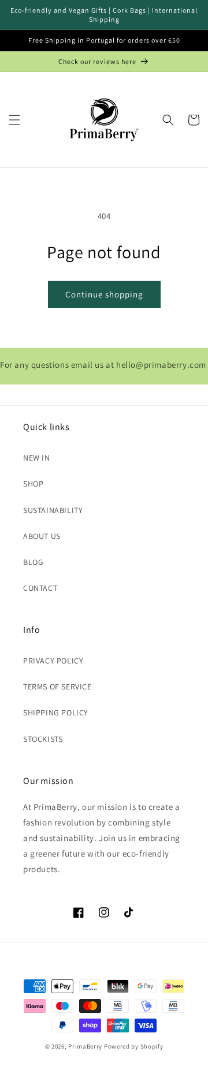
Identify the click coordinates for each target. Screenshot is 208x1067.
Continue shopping (104, 294)
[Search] (168, 120)
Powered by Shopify (134, 1046)
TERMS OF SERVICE (57, 686)
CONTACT (40, 588)
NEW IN (36, 458)
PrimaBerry (85, 1046)
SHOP (33, 483)
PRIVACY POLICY (53, 660)
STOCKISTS (42, 739)
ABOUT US (42, 536)
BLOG (33, 562)
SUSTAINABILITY (53, 510)
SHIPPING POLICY (55, 712)
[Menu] (14, 120)
